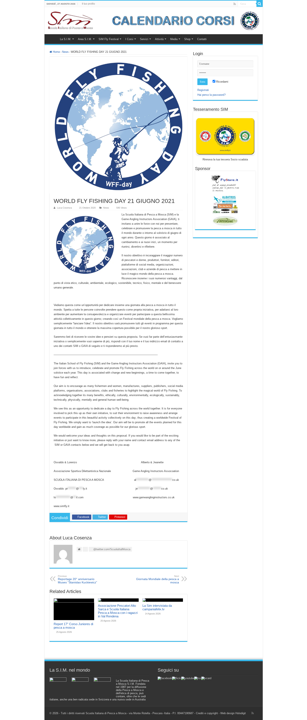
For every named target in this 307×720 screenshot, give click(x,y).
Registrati (203, 90)
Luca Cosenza (64, 207)
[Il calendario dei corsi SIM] (184, 20)
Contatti (202, 39)
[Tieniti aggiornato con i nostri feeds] (197, 678)
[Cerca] (259, 4)
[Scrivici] (206, 678)
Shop (187, 39)
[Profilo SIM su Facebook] (165, 678)
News (65, 51)
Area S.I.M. (85, 39)
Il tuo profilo (88, 3)
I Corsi (129, 39)
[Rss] (234, 3)
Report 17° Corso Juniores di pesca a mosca (73, 625)
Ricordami (221, 81)
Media (174, 39)
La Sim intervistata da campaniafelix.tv (157, 607)
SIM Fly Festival (109, 39)
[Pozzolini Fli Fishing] (225, 220)
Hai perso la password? (211, 94)
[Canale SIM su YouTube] (187, 678)
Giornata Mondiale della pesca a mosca (157, 579)
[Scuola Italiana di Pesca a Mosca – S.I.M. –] (70, 20)
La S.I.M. (65, 39)
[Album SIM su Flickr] (176, 678)
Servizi (144, 39)
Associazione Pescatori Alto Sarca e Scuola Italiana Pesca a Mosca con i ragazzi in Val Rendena (118, 611)
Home (52, 38)
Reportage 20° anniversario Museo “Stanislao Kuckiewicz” (77, 579)
